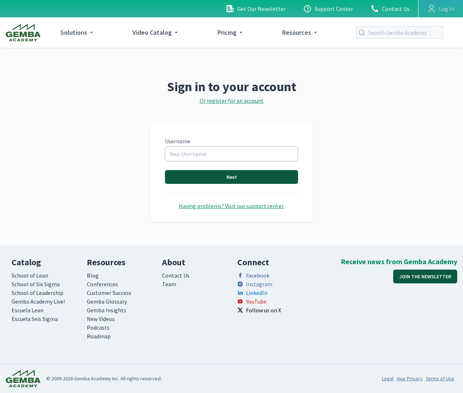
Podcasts (98, 327)
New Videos (101, 318)
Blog (93, 275)
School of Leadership (37, 292)
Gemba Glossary (107, 301)
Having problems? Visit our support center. (231, 206)
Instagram (259, 284)
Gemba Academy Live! (38, 301)
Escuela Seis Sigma (35, 318)
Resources (296, 32)
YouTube (256, 301)
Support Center (334, 8)
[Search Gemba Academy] (363, 32)
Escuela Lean (27, 310)
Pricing (227, 32)
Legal (388, 378)
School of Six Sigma (36, 284)
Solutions (73, 32)
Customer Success (109, 292)
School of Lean (30, 275)
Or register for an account (232, 100)
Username (177, 141)
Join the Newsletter (425, 276)
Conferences (102, 284)
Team (169, 284)
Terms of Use (440, 378)
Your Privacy (409, 378)
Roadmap (99, 336)
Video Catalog (152, 32)
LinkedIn (256, 292)
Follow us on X (263, 310)
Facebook (257, 275)
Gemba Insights (106, 310)
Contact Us (395, 8)
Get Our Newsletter (261, 8)
